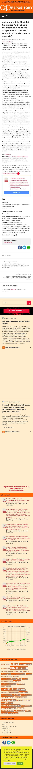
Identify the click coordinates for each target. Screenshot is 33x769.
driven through (5, 671)
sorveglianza (20, 708)
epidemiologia (5, 674)
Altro (3, 724)
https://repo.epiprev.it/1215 (9, 173)
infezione (16, 676)
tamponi (28, 710)
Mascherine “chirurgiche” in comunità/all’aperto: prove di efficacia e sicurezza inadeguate (17, 500)
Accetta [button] (20, 763)
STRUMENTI (5, 732)
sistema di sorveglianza (10, 705)
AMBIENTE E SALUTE (8, 726)
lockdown (25, 678)
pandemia (23, 692)
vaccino (15, 713)
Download (16, 192)
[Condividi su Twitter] (24, 249)
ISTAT (19, 678)
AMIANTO (5, 728)
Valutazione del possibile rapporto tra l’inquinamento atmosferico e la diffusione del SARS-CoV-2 (18, 538)
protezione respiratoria (21, 697)
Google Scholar (8, 242)
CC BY (15, 235)
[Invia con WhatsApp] (28, 249)
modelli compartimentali (8, 683)
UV (10, 713)
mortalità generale (6, 686)
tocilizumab (4, 713)
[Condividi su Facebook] (20, 249)
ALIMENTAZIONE (7, 722)
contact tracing (5, 668)
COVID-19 (8, 154)
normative (4, 692)
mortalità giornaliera (22, 156)
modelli (17, 681)
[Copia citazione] (18, 173)
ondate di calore (13, 692)
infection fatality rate (6, 676)
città (9, 156)
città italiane (26, 664)
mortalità (21, 684)
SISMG (9, 703)
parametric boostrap (6, 694)
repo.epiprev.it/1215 (7, 41)
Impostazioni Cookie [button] (10, 763)
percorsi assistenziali (26, 694)
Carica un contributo (17, 311)
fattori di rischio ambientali (18, 674)
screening (19, 700)
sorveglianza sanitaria (7, 710)
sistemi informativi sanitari (8, 708)
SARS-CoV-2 (8, 700)
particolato (16, 694)
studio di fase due (19, 710)
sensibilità (27, 700)
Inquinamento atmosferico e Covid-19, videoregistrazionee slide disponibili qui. (17, 488)
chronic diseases (5, 664)
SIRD (3, 703)
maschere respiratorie (6, 681)
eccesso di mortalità (16, 671)
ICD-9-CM (29, 674)
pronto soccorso (7, 697)
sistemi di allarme (26, 705)
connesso (13, 289)
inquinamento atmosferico (8, 678)
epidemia (26, 671)
